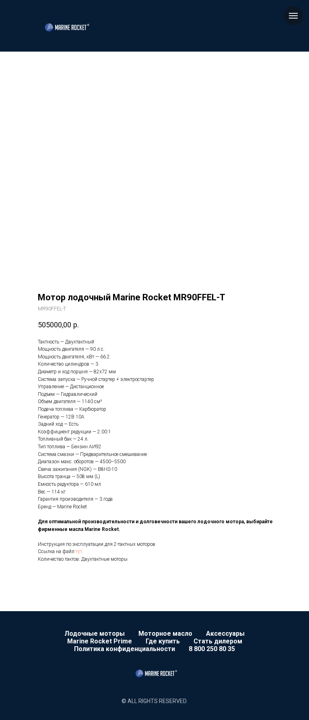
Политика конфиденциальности (124, 649)
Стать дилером (218, 641)
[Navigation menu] (293, 16)
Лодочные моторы (94, 633)
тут (79, 551)
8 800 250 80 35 (212, 649)
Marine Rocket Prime (99, 641)
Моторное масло (165, 633)
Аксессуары (225, 633)
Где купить (163, 641)
